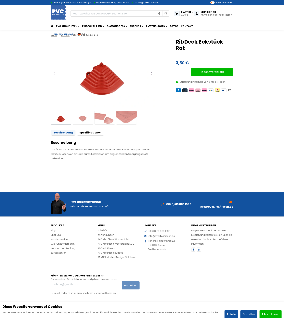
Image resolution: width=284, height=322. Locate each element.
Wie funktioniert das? (63, 243)
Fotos (174, 26)
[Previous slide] (54, 73)
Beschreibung (63, 132)
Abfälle (231, 314)
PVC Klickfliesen (66, 26)
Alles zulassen (270, 314)
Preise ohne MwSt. (224, 2)
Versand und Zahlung (63, 248)
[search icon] (166, 13)
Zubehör (135, 26)
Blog (53, 230)
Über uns (56, 235)
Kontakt (187, 26)
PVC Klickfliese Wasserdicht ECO (116, 243)
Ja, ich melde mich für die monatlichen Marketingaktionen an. (85, 293)
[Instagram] (199, 250)
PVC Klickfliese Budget (110, 252)
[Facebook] (193, 250)
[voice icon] (159, 13)
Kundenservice (59, 239)
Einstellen (249, 314)
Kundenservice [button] (63, 34)
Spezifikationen (90, 132)
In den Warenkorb (212, 72)
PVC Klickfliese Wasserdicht (113, 239)
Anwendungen (155, 26)
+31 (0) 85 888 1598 (159, 231)
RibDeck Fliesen (92, 26)
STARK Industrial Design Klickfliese (117, 257)
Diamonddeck (116, 26)
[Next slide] (151, 73)
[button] (83, 34)
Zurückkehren (58, 252)
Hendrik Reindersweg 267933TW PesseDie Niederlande (161, 245)
